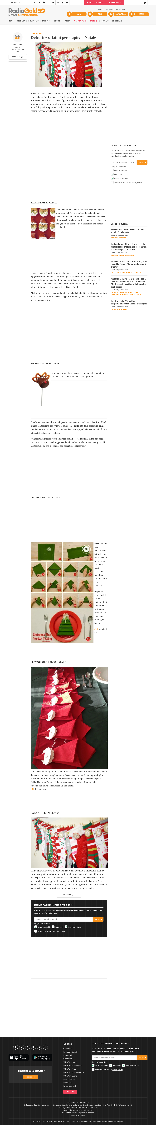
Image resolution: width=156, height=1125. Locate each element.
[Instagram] (48, 2)
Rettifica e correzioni (124, 1105)
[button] (18, 57)
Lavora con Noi (69, 1086)
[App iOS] (67, 2)
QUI (96, 629)
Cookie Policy (84, 1102)
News (11, 21)
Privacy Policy (60, 931)
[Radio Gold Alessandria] (27, 11)
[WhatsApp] (58, 2)
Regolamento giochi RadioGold (94, 1105)
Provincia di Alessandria (131, 295)
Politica (32, 21)
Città (104, 21)
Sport (57, 21)
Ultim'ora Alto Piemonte (73, 1072)
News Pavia (59, 927)
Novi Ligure (123, 309)
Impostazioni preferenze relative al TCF (78, 1110)
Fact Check (111, 1105)
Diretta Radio (69, 1079)
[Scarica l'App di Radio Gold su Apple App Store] (19, 1057)
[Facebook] (34, 2)
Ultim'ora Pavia (69, 1069)
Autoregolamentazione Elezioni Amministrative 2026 (78, 1107)
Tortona (122, 238)
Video (68, 21)
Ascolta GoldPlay (96, 2)
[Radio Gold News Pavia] (97, 14)
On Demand (117, 21)
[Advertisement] (69, 134)
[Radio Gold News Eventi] (139, 14)
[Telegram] (53, 2)
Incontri (128, 293)
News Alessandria (44, 927)
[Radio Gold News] (77, 14)
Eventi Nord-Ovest (74, 927)
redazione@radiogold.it (99, 1121)
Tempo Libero (36, 33)
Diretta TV (79, 21)
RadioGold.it (49, 1121)
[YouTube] (44, 2)
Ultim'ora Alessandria (72, 1065)
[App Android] (62, 2)
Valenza (139, 272)
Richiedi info (30, 1077)
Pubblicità (67, 1055)
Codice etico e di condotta (60, 1105)
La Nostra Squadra (70, 1052)
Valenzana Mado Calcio (126, 272)
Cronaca (21, 21)
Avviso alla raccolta (78, 1115)
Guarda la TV (116, 2)
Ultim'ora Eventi (70, 1076)
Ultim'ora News (70, 1062)
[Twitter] (39, 2)
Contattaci (70, 1092)
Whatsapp (67, 1058)
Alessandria (129, 255)
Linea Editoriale (76, 1105)
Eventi (45, 21)
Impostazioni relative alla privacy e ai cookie (78, 1113)
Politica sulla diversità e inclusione (36, 1105)
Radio (93, 21)
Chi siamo (67, 1048)
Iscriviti (98, 919)
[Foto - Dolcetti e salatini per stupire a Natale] (69, 64)
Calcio (113, 272)
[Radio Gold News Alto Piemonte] (118, 14)
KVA (121, 1121)
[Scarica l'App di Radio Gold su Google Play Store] (42, 1057)
